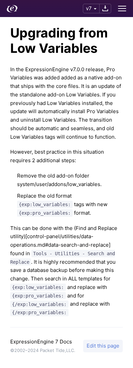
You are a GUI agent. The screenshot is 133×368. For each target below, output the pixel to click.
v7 (89, 8)
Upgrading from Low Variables (59, 40)
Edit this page (103, 345)
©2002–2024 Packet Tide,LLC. (42, 350)
